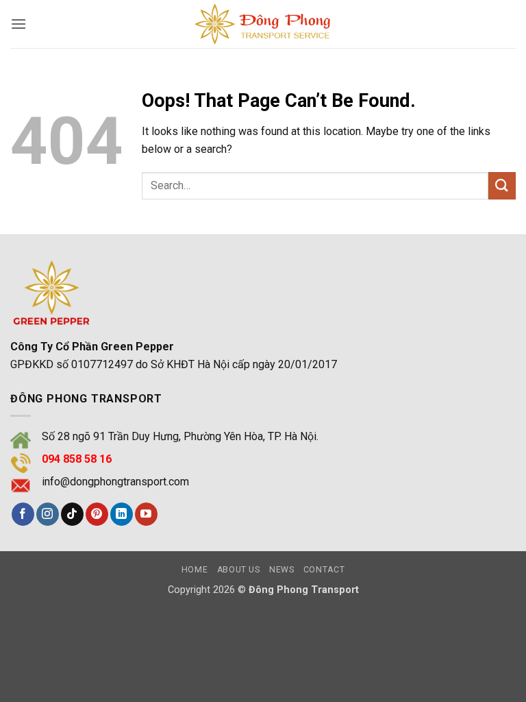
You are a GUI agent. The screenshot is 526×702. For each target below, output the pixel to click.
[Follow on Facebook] (23, 514)
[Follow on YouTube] (146, 514)
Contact (324, 569)
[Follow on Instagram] (47, 514)
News (281, 569)
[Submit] (502, 185)
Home (194, 569)
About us (238, 569)
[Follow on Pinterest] (97, 514)
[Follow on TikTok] (72, 514)
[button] (18, 23)
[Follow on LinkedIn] (121, 514)
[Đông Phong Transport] (263, 24)
